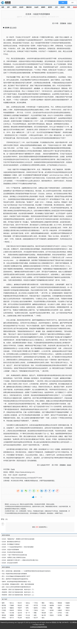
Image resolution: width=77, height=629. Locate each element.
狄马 (43, 610)
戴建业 (12, 608)
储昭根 (12, 615)
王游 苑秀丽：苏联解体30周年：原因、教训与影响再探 (18, 584)
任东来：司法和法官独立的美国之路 (12, 552)
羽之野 (20, 618)
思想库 (75, 7)
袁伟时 (52, 610)
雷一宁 (28, 613)
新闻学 (43, 7)
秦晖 (3, 603)
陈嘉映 (68, 603)
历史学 (63, 7)
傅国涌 (60, 603)
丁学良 (36, 603)
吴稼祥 (20, 615)
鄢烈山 (52, 603)
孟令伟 (20, 613)
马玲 (27, 610)
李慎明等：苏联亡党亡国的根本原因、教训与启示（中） (18, 592)
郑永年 (20, 603)
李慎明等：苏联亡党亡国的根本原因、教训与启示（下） (18, 589)
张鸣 (27, 608)
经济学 (15, 7)
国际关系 (29, 7)
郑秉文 (4, 618)
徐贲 (27, 605)
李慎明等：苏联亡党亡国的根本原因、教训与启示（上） (18, 595)
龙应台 (28, 603)
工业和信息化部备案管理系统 (38, 627)
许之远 (28, 615)
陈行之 (12, 603)
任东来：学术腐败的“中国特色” (11, 544)
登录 (37, 527)
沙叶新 (60, 613)
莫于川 (12, 618)
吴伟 (51, 613)
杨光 (43, 618)
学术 (9, 475)
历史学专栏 (22, 475)
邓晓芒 (68, 608)
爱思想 (6, 3)
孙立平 (36, 618)
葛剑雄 (4, 615)
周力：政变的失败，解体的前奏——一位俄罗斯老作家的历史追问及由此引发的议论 (26, 571)
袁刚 (35, 615)
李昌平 (20, 608)
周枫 (35, 613)
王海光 (44, 608)
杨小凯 (44, 615)
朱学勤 (60, 615)
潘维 (67, 615)
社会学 (36, 7)
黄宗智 (4, 605)
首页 (3, 7)
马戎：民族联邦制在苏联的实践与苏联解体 (14, 573)
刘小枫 (12, 613)
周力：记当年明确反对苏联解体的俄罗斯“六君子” (16, 576)
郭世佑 (20, 610)
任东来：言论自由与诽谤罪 (10, 563)
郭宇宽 (36, 605)
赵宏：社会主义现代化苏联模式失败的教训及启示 (16, 587)
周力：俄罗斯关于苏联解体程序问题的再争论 (15, 579)
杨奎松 (36, 608)
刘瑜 (67, 613)
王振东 (36, 610)
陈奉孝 (12, 610)
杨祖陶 (52, 605)
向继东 (68, 605)
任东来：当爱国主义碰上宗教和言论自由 (14, 557)
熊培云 (68, 610)
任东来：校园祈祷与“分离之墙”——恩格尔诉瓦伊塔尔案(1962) (20, 560)
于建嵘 (12, 605)
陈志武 (20, 605)
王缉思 (4, 610)
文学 (56, 7)
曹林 (43, 603)
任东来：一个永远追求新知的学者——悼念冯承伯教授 (17, 547)
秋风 (3, 613)
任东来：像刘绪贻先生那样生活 (11, 541)
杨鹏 (59, 608)
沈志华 (60, 605)
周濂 (51, 608)
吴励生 (52, 615)
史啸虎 (60, 610)
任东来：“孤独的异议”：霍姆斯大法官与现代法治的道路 (18, 539)
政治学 (21, 7)
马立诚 (44, 605)
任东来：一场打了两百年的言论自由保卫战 (14, 555)
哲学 (68, 7)
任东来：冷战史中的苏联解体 (10, 549)
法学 (8, 7)
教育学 (50, 7)
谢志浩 (28, 618)
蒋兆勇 (44, 613)
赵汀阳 (4, 608)
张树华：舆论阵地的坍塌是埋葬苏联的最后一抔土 (16, 581)
